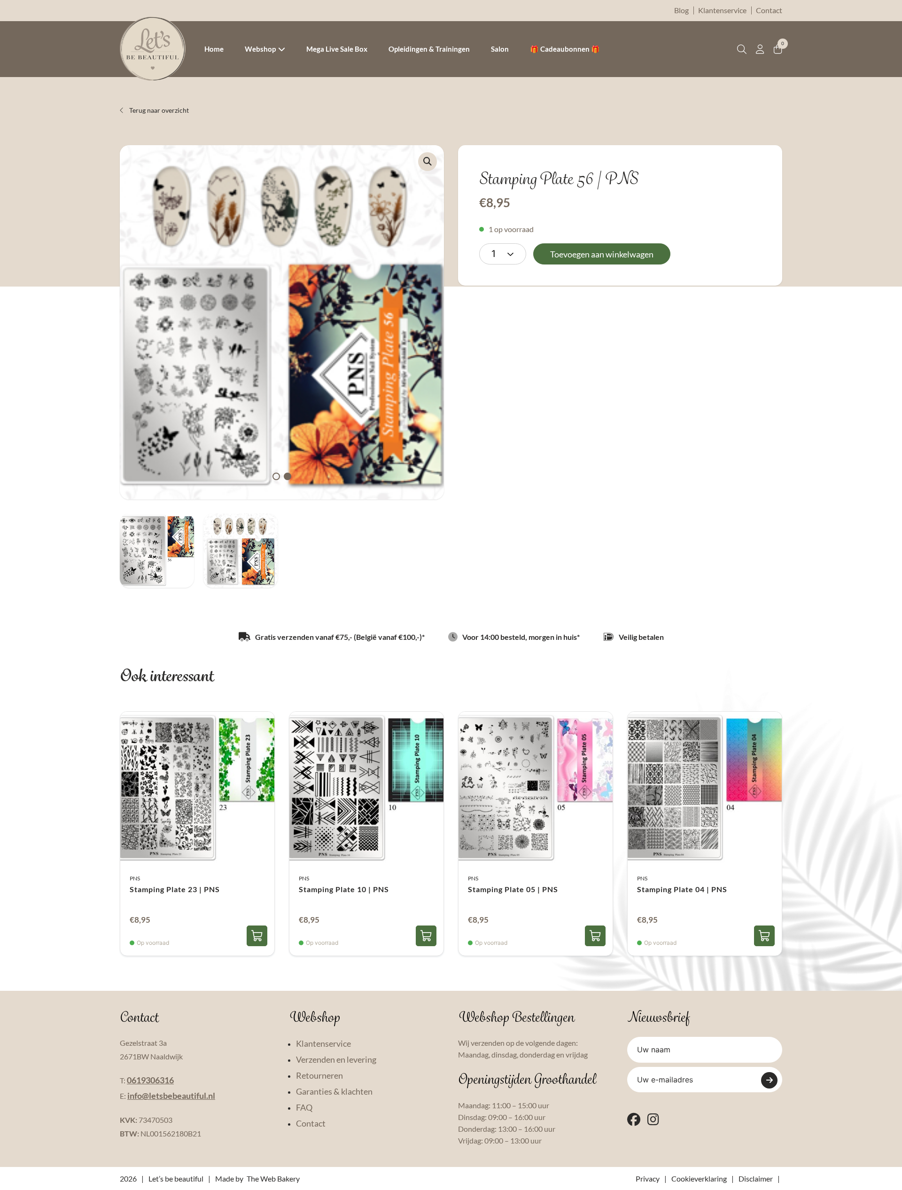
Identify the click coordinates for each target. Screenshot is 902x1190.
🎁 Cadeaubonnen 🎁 (565, 49)
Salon (500, 49)
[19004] (764, 936)
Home (214, 49)
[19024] (257, 936)
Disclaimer (756, 1178)
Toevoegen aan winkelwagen (601, 254)
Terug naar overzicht (158, 110)
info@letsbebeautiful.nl (171, 1095)
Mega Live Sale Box (336, 49)
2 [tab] (287, 476)
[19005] (595, 936)
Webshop (260, 49)
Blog (681, 10)
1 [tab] (276, 476)
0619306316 (150, 1080)
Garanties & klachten (334, 1091)
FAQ (304, 1107)
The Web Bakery (273, 1178)
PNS (135, 878)
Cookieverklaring (699, 1178)
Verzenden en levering (336, 1059)
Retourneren (319, 1075)
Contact (769, 10)
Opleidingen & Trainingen (429, 49)
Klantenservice (722, 10)
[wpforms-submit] (769, 1080)
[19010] (426, 936)
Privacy (648, 1178)
